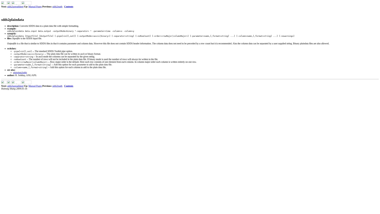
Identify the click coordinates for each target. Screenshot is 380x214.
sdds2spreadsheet (15, 6)
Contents (68, 6)
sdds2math (57, 6)
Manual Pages (35, 6)
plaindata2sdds (20, 72)
